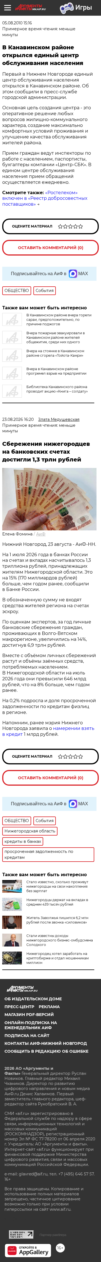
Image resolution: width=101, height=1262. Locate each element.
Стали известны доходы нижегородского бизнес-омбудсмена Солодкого (59, 940)
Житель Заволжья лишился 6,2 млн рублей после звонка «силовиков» (57, 920)
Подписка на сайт (26, 1035)
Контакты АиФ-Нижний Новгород (45, 1043)
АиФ (40, 534)
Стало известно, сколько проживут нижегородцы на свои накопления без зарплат (57, 886)
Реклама (49, 1006)
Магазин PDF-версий (29, 1014)
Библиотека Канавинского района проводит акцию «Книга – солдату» (57, 389)
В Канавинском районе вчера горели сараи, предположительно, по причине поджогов (58, 319)
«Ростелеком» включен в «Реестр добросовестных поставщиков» (44, 198)
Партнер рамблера (53, 1235)
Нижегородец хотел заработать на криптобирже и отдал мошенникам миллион (57, 958)
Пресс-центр (19, 1006)
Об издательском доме (33, 998)
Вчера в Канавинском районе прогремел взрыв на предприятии (56, 371)
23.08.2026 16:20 (18, 419)
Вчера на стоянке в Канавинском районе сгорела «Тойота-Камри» (55, 353)
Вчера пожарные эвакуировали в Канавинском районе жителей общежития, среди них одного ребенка (43, 340)
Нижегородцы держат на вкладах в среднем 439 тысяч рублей (57, 902)
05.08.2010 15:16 (17, 22)
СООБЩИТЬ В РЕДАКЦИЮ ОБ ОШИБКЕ (46, 1051)
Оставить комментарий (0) (50, 247)
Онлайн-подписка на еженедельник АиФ (30, 1025)
